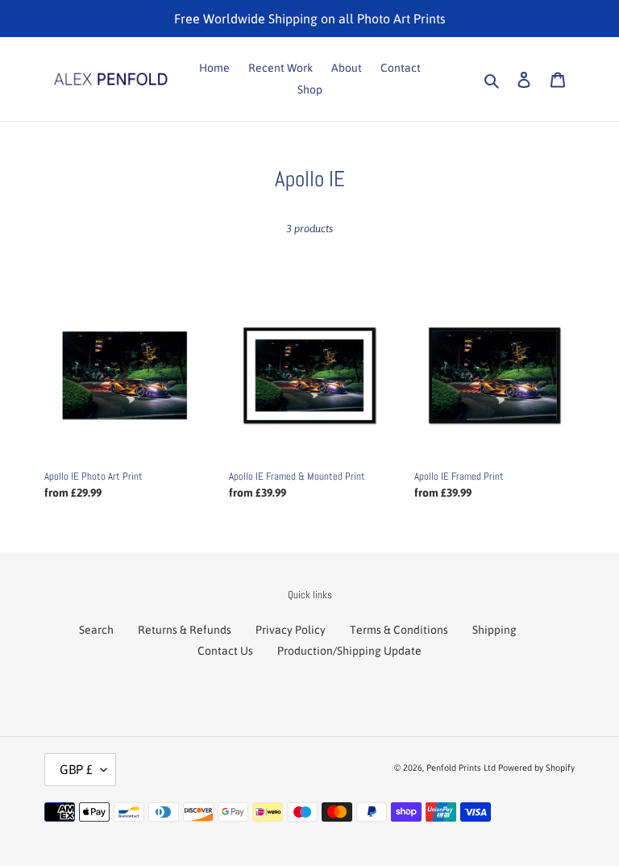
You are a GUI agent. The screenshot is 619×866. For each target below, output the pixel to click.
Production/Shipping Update (349, 650)
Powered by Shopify (536, 767)
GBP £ (76, 769)
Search (96, 629)
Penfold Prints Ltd (461, 767)
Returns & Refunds (184, 629)
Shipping (494, 629)
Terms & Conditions (399, 629)
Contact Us (225, 650)
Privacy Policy (290, 629)
